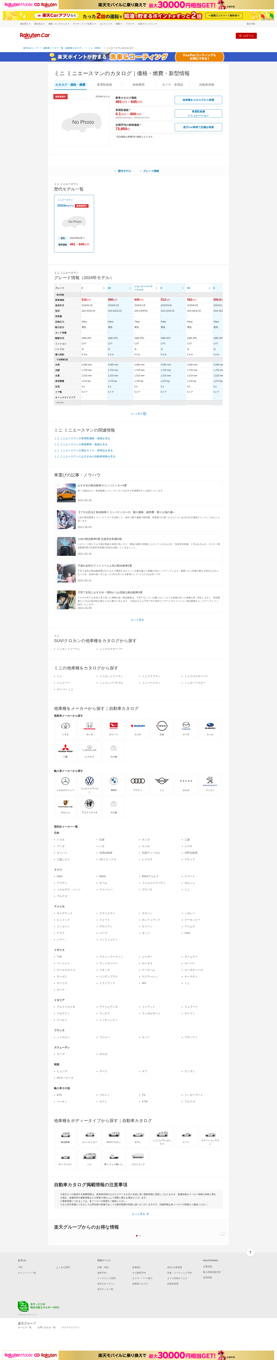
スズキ (188, 846)
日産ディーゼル (151, 852)
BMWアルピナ (150, 876)
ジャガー (147, 956)
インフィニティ (108, 939)
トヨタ (61, 839)
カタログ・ (70, 84)
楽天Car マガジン (106, 1283)
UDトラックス (107, 859)
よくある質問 (63, 1267)
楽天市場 (251, 23)
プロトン (104, 1094)
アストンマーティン (111, 956)
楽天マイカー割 (105, 1289)
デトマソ (189, 1013)
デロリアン (105, 926)
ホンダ (146, 839)
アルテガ (62, 896)
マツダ (61, 846)
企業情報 (207, 1266)
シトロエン (63, 1037)
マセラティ (63, 1013)
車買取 (104, 84)
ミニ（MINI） (95, 48)
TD (143, 1094)
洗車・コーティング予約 (179, 1273)
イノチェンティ (108, 1019)
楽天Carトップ (30, 48)
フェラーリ (191, 1006)
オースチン (191, 976)
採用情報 (207, 1277)
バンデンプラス (108, 976)
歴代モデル (124, 170)
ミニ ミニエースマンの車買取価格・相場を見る (82, 438)
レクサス (147, 859)
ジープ (103, 932)
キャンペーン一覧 (27, 1273)
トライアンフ (107, 983)
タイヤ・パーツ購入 (142, 1278)
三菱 (187, 839)
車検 (138, 84)
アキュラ (189, 859)
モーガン (62, 976)
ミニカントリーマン (68, 648)
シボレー (189, 913)
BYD (59, 1094)
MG (144, 983)
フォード (104, 919)
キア (144, 1071)
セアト (103, 1101)
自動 (206, 84)
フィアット (148, 1006)
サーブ (61, 1054)
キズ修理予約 (139, 1273)
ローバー (189, 963)
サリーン (147, 926)
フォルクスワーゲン (154, 882)
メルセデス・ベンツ (68, 889)
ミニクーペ (63, 682)
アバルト (62, 1019)
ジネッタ (104, 969)
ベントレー (63, 963)
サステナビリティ (71, 1327)
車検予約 (101, 1273)
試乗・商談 (103, 1267)
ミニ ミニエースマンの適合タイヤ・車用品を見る (83, 450)
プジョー (104, 1037)
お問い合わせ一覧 (46, 1327)
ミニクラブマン (151, 676)
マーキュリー (192, 919)
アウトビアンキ (108, 1006)
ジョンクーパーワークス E (143, 288)
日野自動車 (191, 852)
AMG (60, 876)
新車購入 (136, 1267)
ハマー (61, 939)
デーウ (103, 1071)
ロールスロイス (66, 969)
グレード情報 (151, 170)
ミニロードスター (195, 682)
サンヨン (189, 1071)
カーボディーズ (193, 969)
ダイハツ (62, 852)
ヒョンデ (62, 1071)
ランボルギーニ (151, 1013)
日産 (102, 839)
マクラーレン (150, 976)
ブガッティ (191, 1037)
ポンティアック (151, 919)
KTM (145, 1101)
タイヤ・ (172, 84)
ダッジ (146, 932)
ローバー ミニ (65, 689)
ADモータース (65, 1077)
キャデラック (65, 913)
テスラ (61, 932)
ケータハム (148, 969)
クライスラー (107, 913)
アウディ (62, 882)
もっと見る (136, 413)
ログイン (248, 35)
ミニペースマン (151, 682)
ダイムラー (191, 956)
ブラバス (147, 889)
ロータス (147, 963)
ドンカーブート (193, 1094)
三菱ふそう (63, 859)
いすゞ (103, 846)
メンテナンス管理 (106, 1278)
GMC (187, 932)
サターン (147, 913)
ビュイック (63, 919)
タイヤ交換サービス (177, 1278)
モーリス (62, 983)
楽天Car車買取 (174, 1267)
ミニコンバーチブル (111, 682)
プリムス (189, 926)
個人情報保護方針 (212, 1272)
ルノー (146, 1037)
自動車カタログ (140, 1283)
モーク (61, 989)
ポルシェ (189, 882)
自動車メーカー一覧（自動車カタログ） (63, 48)
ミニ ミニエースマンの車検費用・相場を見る (81, 444)
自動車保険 (172, 1283)
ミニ (59, 676)
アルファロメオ (66, 1006)
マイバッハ (105, 889)
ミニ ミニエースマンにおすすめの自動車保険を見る (85, 456)
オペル (103, 882)
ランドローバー (108, 963)
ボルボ (103, 1054)
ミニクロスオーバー (111, 648)
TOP (20, 1267)
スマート (189, 876)
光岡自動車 (105, 852)
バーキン (62, 1101)
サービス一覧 (24, 1327)
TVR (59, 956)
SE (109, 288)
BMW (102, 876)
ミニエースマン (65, 199)
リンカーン (63, 926)
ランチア (104, 1013)
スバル (146, 846)
